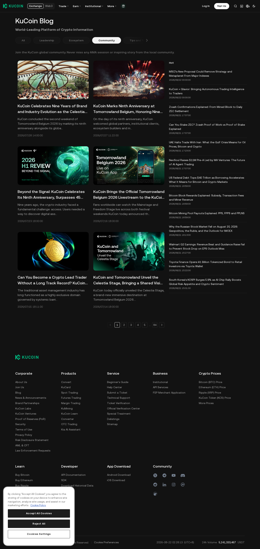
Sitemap (112, 424)
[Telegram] (164, 475)
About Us (21, 382)
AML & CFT (22, 445)
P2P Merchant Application (169, 392)
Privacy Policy (23, 434)
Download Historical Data (77, 485)
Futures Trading (71, 397)
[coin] (155, 494)
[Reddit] (155, 484)
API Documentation (73, 474)
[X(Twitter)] (155, 475)
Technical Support (118, 397)
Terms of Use (23, 429)
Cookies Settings (39, 534)
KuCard (66, 387)
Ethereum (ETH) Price (212, 387)
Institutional (160, 382)
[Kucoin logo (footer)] (29, 357)
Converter (67, 418)
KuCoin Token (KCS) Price (215, 397)
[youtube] (173, 475)
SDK (64, 480)
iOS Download (116, 480)
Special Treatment (119, 413)
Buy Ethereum (24, 480)
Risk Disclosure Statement (32, 440)
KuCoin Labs (23, 408)
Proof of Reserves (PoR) (30, 418)
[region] (39, 516)
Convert (66, 382)
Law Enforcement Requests (32, 450)
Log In (206, 5)
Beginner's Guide (117, 382)
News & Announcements (30, 397)
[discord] (182, 475)
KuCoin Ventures (25, 413)
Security (20, 424)
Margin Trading (70, 403)
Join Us (19, 387)
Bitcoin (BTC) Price (210, 382)
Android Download (119, 474)
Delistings (113, 418)
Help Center (114, 387)
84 (154, 324)
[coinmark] (182, 484)
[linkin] (164, 484)
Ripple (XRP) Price (210, 392)
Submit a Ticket (117, 392)
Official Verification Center (123, 408)
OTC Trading (69, 424)
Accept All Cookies (39, 513)
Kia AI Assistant (70, 429)
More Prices (206, 403)
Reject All (38, 523)
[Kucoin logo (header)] (13, 6)
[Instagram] (173, 484)
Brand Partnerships (27, 403)
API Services (160, 387)
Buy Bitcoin (22, 474)
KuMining (67, 408)
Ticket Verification (118, 403)
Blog (18, 392)
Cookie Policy (38, 505)
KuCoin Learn (69, 413)
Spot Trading (69, 392)
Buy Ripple (21, 485)
